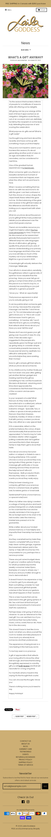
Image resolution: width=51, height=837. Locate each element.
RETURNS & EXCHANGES (25, 757)
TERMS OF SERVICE (25, 765)
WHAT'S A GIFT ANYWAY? (25, 57)
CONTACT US (25, 741)
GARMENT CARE (25, 749)
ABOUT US (25, 744)
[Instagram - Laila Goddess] (28, 801)
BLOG (25, 746)
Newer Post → (32, 716)
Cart (43, 10)
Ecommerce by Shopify (29, 829)
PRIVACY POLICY (25, 759)
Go (45, 786)
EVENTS (26, 754)
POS (13, 829)
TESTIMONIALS (25, 751)
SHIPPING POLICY (25, 762)
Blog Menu (25, 50)
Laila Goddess (29, 826)
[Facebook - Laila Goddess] (23, 801)
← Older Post (19, 716)
